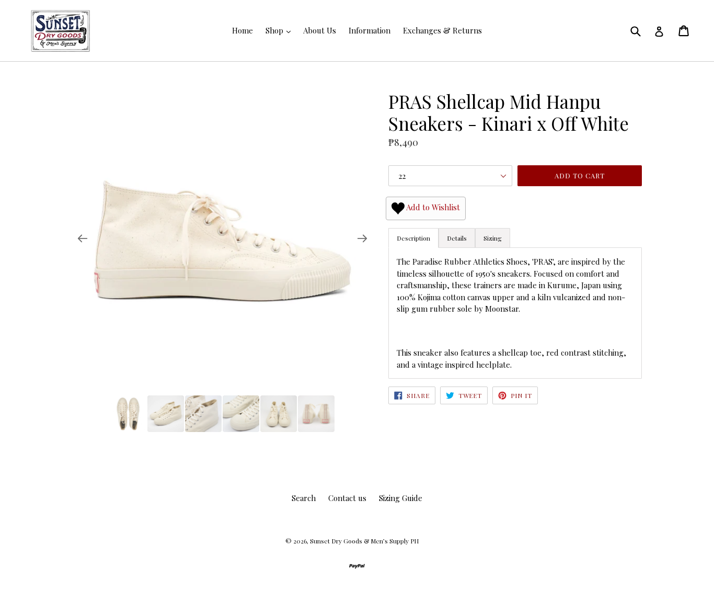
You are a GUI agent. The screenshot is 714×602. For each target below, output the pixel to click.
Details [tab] (457, 238)
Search (304, 498)
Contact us (347, 498)
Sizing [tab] (492, 238)
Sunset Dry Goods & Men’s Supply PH (364, 541)
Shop (275, 30)
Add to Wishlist (432, 207)
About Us (319, 30)
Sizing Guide (400, 498)
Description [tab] (413, 238)
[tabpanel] (515, 313)
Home (242, 30)
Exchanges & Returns (442, 30)
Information (369, 30)
